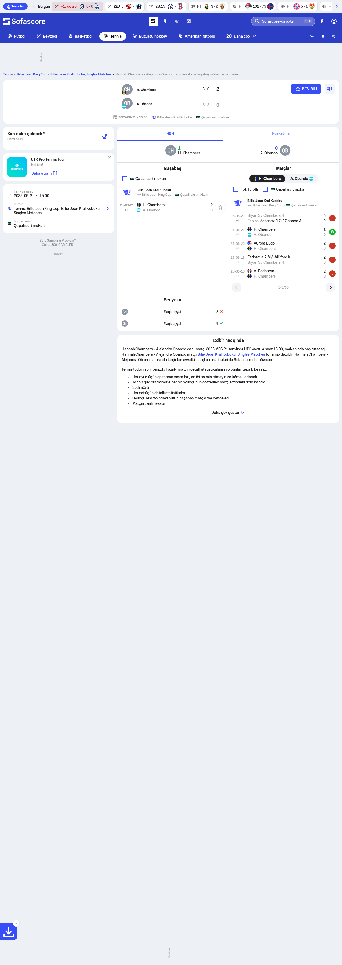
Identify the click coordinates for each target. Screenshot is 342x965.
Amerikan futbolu (200, 36)
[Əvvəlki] (34, 6)
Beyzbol (50, 36)
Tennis (116, 36)
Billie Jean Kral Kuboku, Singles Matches (81, 74)
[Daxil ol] (334, 21)
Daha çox (238, 36)
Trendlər (17, 6)
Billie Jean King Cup (31, 74)
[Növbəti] (336, 6)
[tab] (170, 134)
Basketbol (84, 36)
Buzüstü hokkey (153, 36)
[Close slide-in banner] (16, 923)
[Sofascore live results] (24, 21)
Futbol (19, 36)
